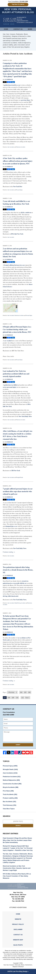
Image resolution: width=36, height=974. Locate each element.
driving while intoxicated (10, 596)
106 (29, 692)
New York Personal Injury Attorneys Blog (18, 21)
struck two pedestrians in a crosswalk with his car (15, 582)
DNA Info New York (17, 234)
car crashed (7, 341)
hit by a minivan (26, 212)
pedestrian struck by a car (12, 85)
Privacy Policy (18, 924)
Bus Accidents (9, 801)
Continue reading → (9, 552)
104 (21, 692)
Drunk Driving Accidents (20, 603)
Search (18, 825)
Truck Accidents (10, 794)
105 (25, 692)
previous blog (25, 100)
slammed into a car (11, 526)
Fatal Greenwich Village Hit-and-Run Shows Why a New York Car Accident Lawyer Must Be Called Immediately (17, 840)
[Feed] (16, 752)
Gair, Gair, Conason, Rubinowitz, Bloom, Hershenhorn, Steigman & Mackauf (18, 965)
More (30, 29)
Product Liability (10, 798)
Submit (18, 744)
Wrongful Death (19, 477)
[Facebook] (5, 752)
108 (9, 698)
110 (17, 698)
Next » (27, 698)
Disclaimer (18, 929)
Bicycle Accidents (10, 787)
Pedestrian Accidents (20, 147)
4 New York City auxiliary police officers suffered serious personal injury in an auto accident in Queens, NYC (17, 161)
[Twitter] (8, 752)
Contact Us (18, 29)
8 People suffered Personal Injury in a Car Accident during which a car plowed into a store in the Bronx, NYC (17, 329)
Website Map (18, 940)
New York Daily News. (20, 600)
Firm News (8, 791)
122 (22, 698)
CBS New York (15, 470)
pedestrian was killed (10, 385)
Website (18, 919)
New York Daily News (25, 416)
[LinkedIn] (12, 752)
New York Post (17, 186)
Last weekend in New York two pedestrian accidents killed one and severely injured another (16, 374)
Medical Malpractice (11, 780)
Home (6, 29)
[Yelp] (31, 752)
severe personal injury (10, 387)
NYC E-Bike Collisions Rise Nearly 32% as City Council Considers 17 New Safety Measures (17, 876)
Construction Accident (12, 784)
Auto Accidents (10, 147)
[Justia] (20, 752)
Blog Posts (18, 945)
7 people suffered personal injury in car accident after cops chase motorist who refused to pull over (17, 491)
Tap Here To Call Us (18, 4)
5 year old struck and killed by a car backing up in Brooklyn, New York (16, 202)
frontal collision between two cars (14, 265)
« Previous (11, 692)
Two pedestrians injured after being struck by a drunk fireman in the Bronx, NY (18, 570)
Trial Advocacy (9, 805)
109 (13, 698)
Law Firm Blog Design (17, 971)
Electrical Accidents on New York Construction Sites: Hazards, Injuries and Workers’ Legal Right (16, 868)
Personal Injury (19, 190)
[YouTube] (24, 752)
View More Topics (9, 809)
